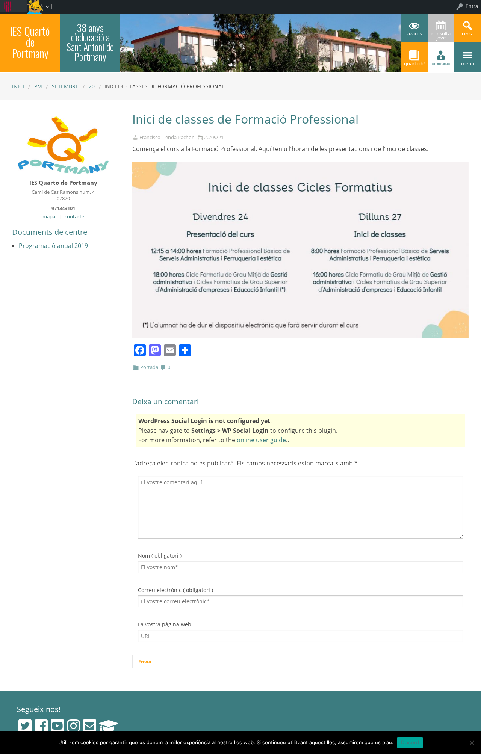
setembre (65, 86)
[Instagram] (73, 725)
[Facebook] (41, 725)
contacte (74, 216)
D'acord (410, 742)
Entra (472, 6)
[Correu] (89, 725)
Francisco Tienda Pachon (167, 137)
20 (92, 86)
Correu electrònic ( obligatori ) (175, 590)
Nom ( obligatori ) (160, 555)
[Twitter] (25, 725)
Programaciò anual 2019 (53, 246)
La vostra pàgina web (164, 624)
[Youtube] (57, 725)
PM (38, 86)
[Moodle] (108, 725)
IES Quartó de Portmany (30, 42)
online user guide (261, 440)
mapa (48, 216)
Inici (18, 86)
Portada (149, 367)
